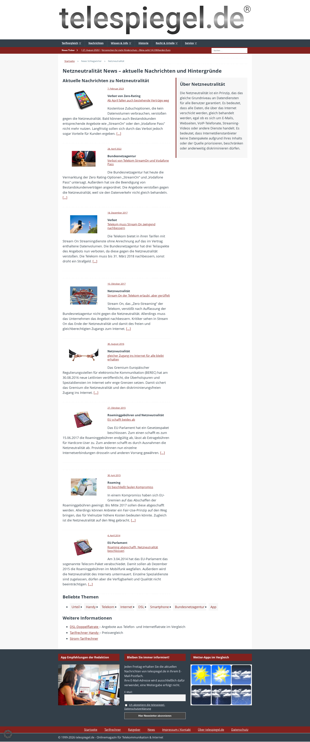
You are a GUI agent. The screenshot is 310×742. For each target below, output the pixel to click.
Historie (143, 43)
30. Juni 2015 (114, 475)
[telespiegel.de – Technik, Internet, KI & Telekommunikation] (155, 19)
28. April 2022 (114, 148)
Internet (126, 607)
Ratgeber (134, 730)
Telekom (108, 607)
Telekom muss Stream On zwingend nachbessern (131, 226)
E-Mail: (128, 692)
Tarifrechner (112, 730)
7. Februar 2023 (115, 88)
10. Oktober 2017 (116, 283)
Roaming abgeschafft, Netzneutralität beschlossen (132, 549)
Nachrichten (96, 43)
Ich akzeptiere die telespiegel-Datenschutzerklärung (144, 706)
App (213, 607)
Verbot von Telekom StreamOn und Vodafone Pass (138, 162)
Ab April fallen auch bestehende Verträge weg (138, 100)
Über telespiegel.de (211, 730)
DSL (141, 607)
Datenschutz (239, 730)
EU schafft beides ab (121, 420)
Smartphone (159, 607)
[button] (8, 734)
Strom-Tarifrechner (84, 638)
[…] (118, 133)
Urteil (76, 607)
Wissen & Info (119, 43)
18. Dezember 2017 (117, 212)
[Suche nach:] (229, 50)
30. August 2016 (115, 343)
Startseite (90, 730)
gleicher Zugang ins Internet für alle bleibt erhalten (135, 357)
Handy (91, 607)
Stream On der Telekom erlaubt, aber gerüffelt (138, 296)
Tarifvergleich (70, 43)
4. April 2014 (113, 535)
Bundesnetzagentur (189, 607)
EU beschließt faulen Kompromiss (130, 487)
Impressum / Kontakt (176, 730)
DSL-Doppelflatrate (84, 627)
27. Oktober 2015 (116, 407)
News (151, 730)
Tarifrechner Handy (84, 632)
